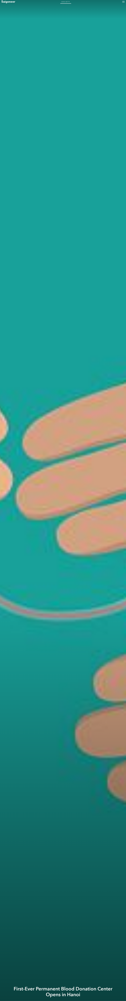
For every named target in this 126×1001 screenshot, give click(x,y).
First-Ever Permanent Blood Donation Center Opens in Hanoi (63, 992)
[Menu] (123, 1)
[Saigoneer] (8, 1)
